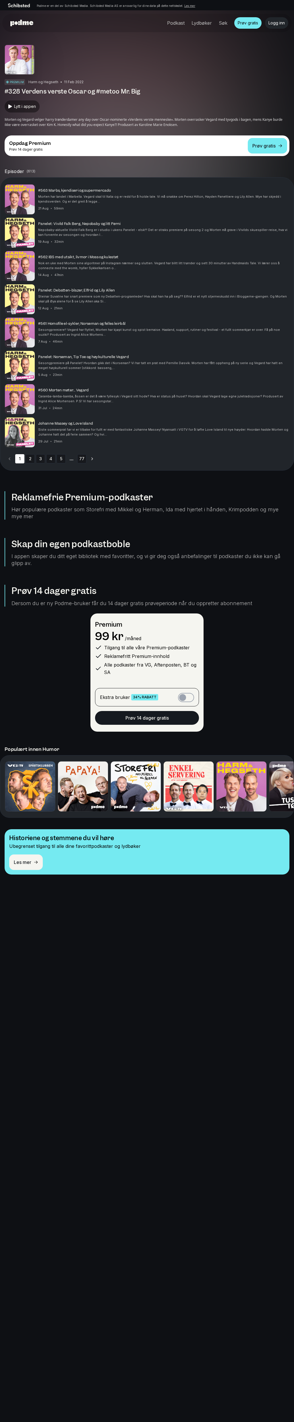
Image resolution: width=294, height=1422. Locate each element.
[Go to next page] (92, 458)
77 (81, 458)
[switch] (186, 697)
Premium (108, 624)
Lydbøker (202, 23)
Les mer (189, 5)
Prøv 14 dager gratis (147, 718)
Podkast (176, 23)
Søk (223, 23)
